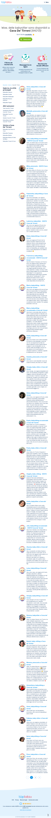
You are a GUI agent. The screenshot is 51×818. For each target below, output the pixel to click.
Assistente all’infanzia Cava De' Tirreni (8, 111)
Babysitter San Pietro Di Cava (9, 130)
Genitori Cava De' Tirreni (9, 118)
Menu (47, 2)
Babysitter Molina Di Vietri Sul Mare (9, 138)
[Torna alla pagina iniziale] (6, 2)
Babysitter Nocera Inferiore (7, 99)
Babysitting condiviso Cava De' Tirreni (8, 120)
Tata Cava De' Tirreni (8, 108)
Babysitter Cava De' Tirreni (8, 115)
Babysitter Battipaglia (8, 96)
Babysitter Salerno (7, 92)
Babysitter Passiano (8, 133)
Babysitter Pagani (7, 102)
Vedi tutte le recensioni (25, 810)
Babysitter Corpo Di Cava (9, 141)
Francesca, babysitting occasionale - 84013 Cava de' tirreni (37, 258)
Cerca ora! (27, 39)
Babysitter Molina (7, 135)
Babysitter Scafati (7, 94)
